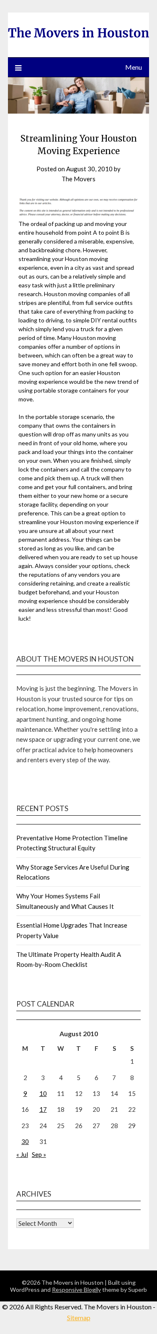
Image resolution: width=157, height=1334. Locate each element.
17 (43, 1109)
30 (25, 1141)
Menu (133, 67)
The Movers (78, 179)
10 (43, 1093)
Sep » (39, 1154)
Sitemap (78, 1317)
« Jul (22, 1154)
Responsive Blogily (76, 1289)
